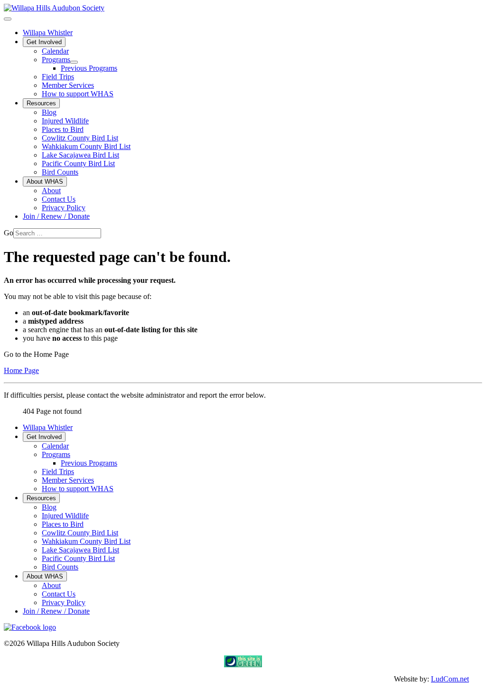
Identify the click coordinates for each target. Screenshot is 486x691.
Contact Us (58, 199)
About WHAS (45, 181)
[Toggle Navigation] (7, 19)
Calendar (55, 51)
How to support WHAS (77, 94)
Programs (56, 60)
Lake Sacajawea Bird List (80, 155)
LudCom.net (450, 679)
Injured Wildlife (65, 121)
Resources (41, 103)
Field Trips (58, 77)
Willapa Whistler (48, 32)
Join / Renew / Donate (56, 216)
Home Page (21, 370)
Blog (49, 112)
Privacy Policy (63, 208)
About (51, 191)
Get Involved (44, 42)
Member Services (68, 85)
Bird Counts (60, 172)
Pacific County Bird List (78, 163)
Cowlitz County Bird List (80, 138)
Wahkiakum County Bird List (86, 146)
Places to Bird (63, 129)
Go (8, 233)
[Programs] (74, 62)
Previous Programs (89, 68)
